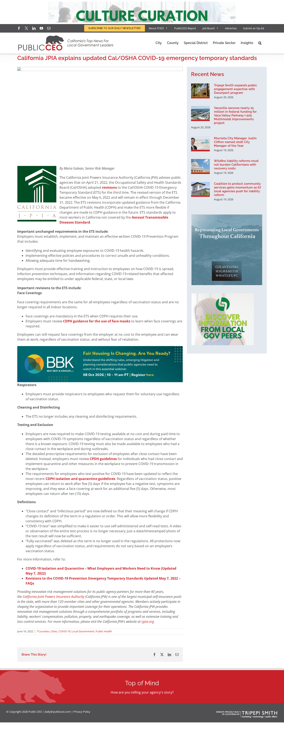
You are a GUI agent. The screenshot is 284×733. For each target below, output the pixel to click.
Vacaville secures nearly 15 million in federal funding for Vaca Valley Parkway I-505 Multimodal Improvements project (235, 115)
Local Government (83, 631)
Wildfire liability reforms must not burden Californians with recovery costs (236, 164)
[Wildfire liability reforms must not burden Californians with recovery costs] (200, 166)
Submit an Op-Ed (253, 28)
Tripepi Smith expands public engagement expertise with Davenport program (235, 89)
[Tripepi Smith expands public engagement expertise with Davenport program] (200, 90)
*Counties (43, 631)
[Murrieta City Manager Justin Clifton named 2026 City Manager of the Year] (200, 143)
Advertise (231, 28)
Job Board (209, 28)
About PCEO (156, 28)
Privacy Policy (81, 711)
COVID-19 (64, 631)
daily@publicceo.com (57, 711)
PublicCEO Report (185, 28)
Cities (54, 631)
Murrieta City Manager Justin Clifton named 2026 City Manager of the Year (235, 142)
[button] (260, 43)
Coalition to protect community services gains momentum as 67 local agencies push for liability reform (237, 189)
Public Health (104, 631)
